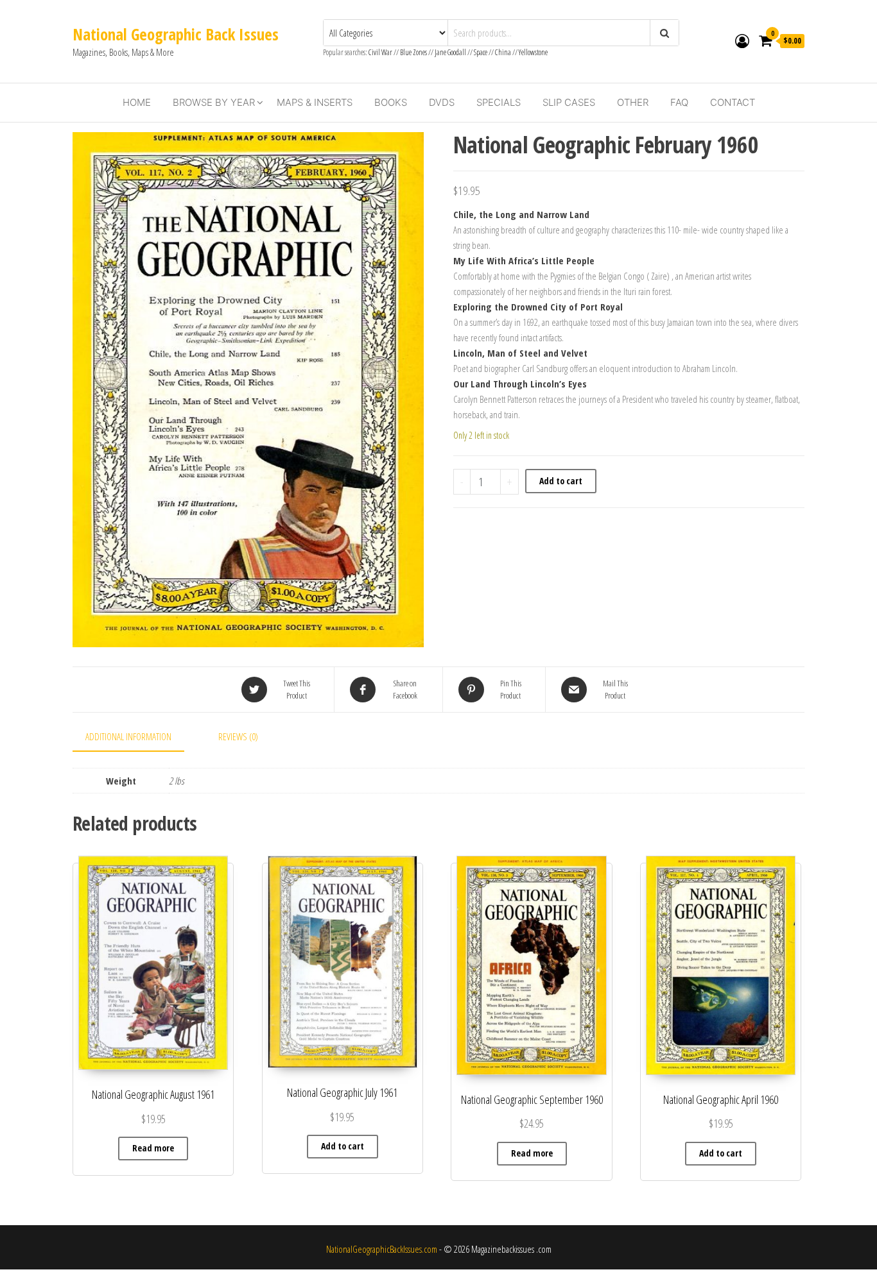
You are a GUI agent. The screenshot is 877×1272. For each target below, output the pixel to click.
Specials (498, 102)
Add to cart (560, 481)
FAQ (679, 102)
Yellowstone (533, 52)
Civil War (381, 52)
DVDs (442, 102)
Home (137, 102)
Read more (153, 1148)
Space (480, 52)
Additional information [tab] (128, 736)
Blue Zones (413, 52)
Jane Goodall (450, 52)
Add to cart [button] (342, 1146)
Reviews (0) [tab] (238, 736)
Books (390, 102)
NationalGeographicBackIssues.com (381, 1248)
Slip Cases (569, 102)
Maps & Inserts (314, 102)
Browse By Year (214, 102)
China (503, 52)
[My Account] (742, 40)
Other (632, 102)
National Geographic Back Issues (176, 34)
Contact (732, 102)
